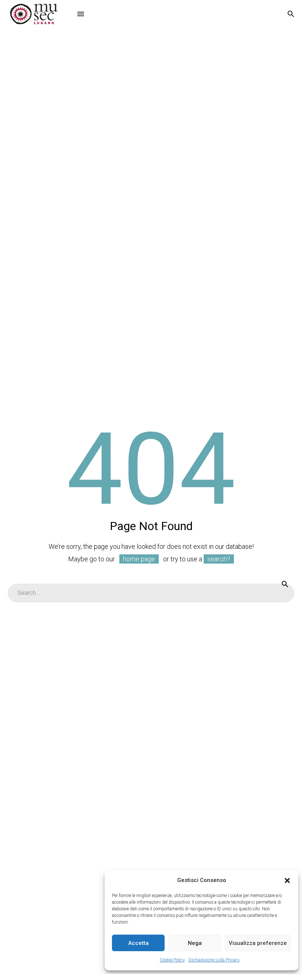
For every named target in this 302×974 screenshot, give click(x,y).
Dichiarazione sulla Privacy (214, 960)
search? (218, 559)
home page (139, 559)
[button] (287, 880)
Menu (80, 14)
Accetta (138, 943)
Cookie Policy (172, 960)
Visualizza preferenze (258, 943)
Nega (195, 943)
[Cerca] (285, 584)
